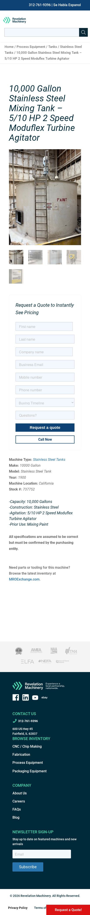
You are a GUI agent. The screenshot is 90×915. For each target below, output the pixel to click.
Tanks (52, 47)
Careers (18, 801)
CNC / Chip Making (27, 746)
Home (9, 47)
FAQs (16, 809)
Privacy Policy (18, 908)
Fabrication (21, 754)
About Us (19, 793)
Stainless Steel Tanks (49, 460)
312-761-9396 (40, 5)
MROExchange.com (24, 579)
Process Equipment (31, 47)
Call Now (45, 439)
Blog (15, 817)
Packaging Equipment (29, 771)
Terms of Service (45, 908)
